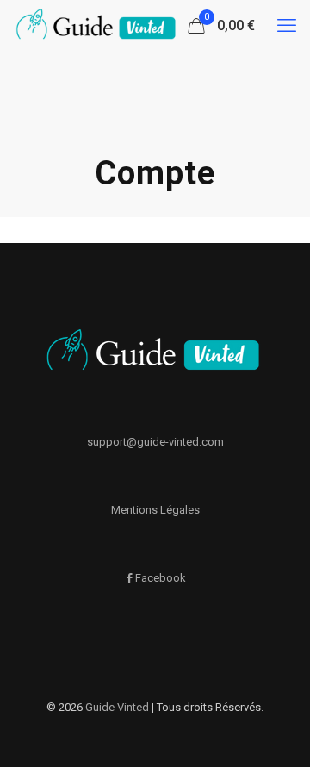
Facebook (160, 577)
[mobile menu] (286, 26)
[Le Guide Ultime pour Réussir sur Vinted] (98, 25)
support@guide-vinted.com (155, 441)
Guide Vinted (117, 707)
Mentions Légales (155, 509)
